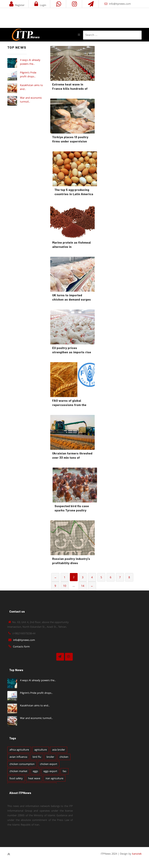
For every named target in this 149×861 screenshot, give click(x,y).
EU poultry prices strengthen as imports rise (71, 350)
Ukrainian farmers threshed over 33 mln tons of (72, 455)
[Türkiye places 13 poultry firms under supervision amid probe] (72, 116)
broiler (50, 757)
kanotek (137, 854)
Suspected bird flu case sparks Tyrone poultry (72, 508)
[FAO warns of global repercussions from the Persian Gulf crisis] (72, 379)
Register (19, 5)
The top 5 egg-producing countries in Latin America (74, 192)
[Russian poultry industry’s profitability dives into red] (72, 537)
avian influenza (18, 757)
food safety (16, 778)
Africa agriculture (19, 750)
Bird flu (37, 757)
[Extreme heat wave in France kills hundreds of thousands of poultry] (72, 63)
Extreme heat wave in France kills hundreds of (69, 86)
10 (64, 586)
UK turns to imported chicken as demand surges (71, 297)
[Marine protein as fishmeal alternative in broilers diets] (72, 221)
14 (82, 586)
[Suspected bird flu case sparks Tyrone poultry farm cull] (75, 485)
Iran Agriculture (54, 778)
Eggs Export (50, 771)
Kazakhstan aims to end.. (35, 706)
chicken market (18, 771)
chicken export (48, 764)
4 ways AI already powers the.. (30, 62)
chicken (64, 757)
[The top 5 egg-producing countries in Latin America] (75, 168)
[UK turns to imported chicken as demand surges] (72, 274)
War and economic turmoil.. (36, 718)
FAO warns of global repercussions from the (69, 403)
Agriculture (40, 750)
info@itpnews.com (120, 4)
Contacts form (21, 647)
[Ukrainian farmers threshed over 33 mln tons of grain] (72, 432)
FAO (64, 771)
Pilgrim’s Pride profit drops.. (28, 74)
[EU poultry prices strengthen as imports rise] (72, 326)
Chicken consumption (22, 764)
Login (43, 5)
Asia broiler (58, 750)
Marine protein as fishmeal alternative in (71, 245)
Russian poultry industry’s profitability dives (71, 561)
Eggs (35, 771)
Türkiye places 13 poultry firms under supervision (70, 139)
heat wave (34, 778)
